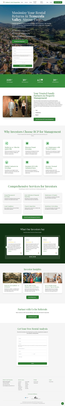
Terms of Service (41, 403)
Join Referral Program (32, 316)
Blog (47, 2)
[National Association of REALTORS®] (27, 397)
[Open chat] (62, 403)
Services (26, 2)
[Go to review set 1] (29, 256)
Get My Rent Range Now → (20, 41)
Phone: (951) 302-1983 (6, 384)
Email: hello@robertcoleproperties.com (8, 385)
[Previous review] (7, 247)
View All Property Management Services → (32, 217)
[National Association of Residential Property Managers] (36, 397)
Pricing (30, 2)
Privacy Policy (51, 381)
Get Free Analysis (22, 65)
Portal (51, 2)
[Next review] (58, 247)
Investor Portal (36, 381)
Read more (9, 251)
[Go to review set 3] (32, 256)
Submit (32, 363)
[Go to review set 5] (35, 256)
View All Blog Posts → (32, 297)
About (22, 2)
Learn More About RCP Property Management (44, 119)
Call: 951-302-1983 (58, 2)
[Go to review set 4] (33, 256)
